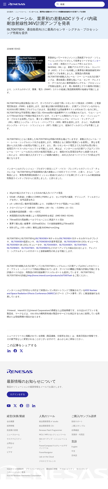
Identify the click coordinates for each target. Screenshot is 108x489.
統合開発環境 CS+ (46, 426)
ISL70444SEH (50, 244)
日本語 (74, 455)
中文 (73, 451)
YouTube (9, 405)
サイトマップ (81, 469)
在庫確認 (75, 430)
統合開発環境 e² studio (48, 421)
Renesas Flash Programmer (50, 430)
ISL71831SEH (66, 238)
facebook (15, 351)
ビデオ (9, 452)
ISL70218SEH (13, 248)
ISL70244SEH (65, 244)
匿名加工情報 (51, 469)
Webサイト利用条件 (15, 469)
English (74, 446)
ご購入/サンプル (78, 426)
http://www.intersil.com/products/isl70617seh (50, 275)
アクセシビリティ (67, 469)
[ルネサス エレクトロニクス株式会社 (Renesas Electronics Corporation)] (16, 4)
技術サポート (77, 421)
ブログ (9, 447)
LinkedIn (33, 405)
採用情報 (10, 426)
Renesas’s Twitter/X (15, 405)
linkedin (9, 351)
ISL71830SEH (42, 238)
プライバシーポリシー (35, 469)
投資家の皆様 (12, 430)
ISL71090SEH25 (43, 241)
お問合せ (10, 443)
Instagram (27, 405)
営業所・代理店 (78, 434)
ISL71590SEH (17, 241)
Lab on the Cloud (46, 457)
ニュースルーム (20, 12)
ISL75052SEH (70, 241)
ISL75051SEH (13, 244)
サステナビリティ (14, 439)
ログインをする (17, 394)
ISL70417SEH (80, 244)
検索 (80, 4)
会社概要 (10, 421)
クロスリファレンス (47, 461)
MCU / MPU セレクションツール (52, 434)
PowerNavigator (46, 452)
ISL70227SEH (27, 248)
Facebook (21, 405)
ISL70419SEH (42, 248)
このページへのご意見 (16, 472)
